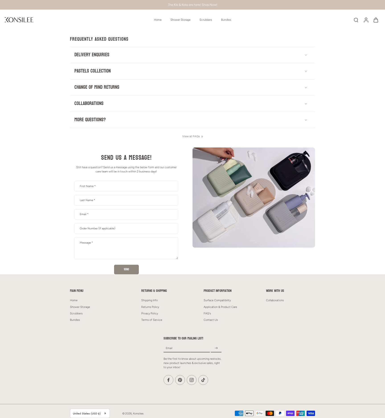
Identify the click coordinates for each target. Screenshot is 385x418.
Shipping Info (149, 300)
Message (86, 242)
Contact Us (211, 319)
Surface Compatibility (217, 300)
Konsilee (138, 413)
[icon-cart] (376, 20)
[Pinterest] (180, 380)
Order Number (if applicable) (97, 228)
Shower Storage (180, 19)
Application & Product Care (220, 306)
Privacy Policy (149, 313)
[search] (356, 19)
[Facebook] (168, 380)
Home (158, 19)
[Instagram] (192, 380)
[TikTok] (203, 380)
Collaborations (275, 300)
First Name (88, 186)
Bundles (226, 19)
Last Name (87, 200)
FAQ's (207, 313)
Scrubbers (205, 19)
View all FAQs (191, 136)
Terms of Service (151, 319)
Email (84, 214)
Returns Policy (150, 306)
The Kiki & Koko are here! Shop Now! (192, 4)
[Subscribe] (216, 348)
